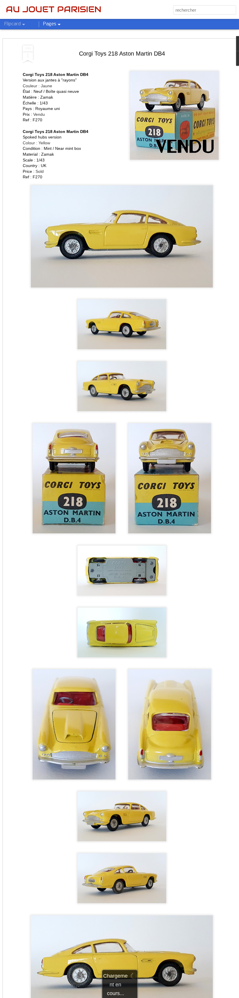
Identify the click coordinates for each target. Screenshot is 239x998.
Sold (40, 171)
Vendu (39, 114)
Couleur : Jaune (37, 86)
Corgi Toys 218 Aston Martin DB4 (122, 53)
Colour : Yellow (36, 143)
